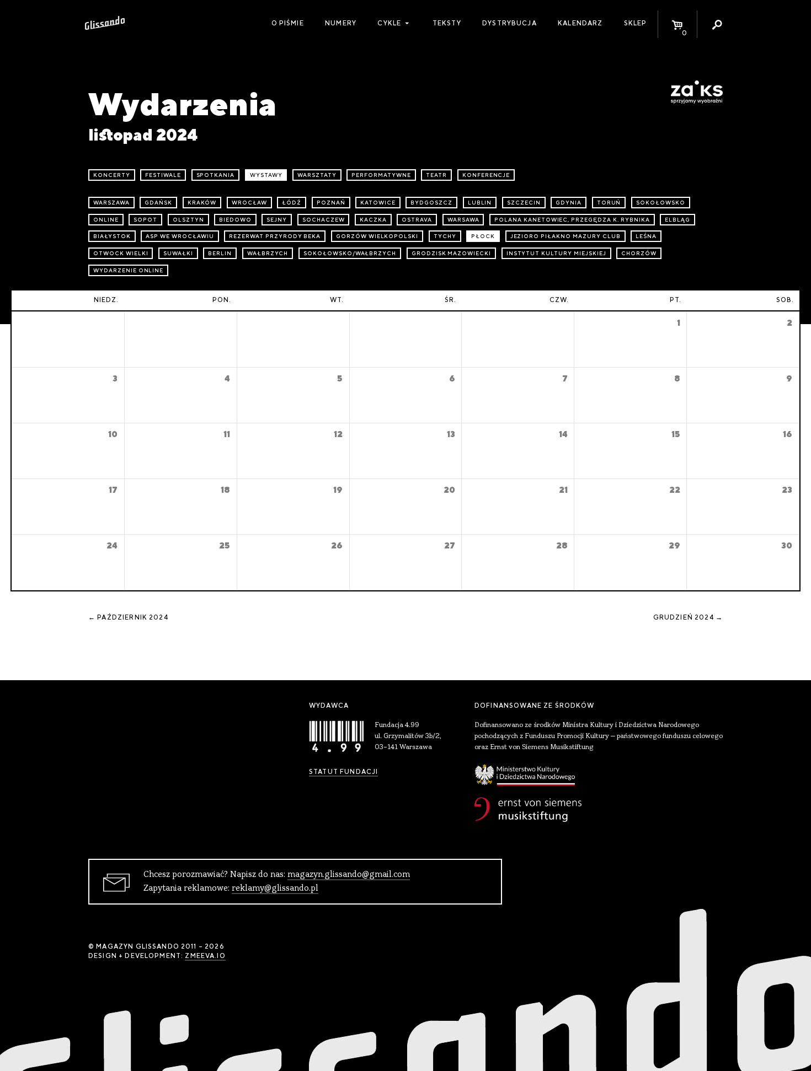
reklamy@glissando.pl (275, 888)
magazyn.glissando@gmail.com (348, 874)
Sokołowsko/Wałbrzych (349, 253)
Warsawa (463, 220)
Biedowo (235, 220)
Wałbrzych (268, 253)
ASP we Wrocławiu (180, 236)
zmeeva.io (205, 956)
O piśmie (287, 23)
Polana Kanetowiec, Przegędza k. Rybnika (571, 220)
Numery (340, 23)
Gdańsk (158, 203)
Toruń (609, 203)
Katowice (378, 203)
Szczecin (524, 203)
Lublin (480, 203)
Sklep (635, 23)
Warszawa (111, 203)
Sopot (145, 220)
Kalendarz (580, 23)
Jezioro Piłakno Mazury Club (565, 236)
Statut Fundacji (343, 772)
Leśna (646, 236)
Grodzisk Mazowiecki (451, 253)
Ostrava (417, 220)
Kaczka (373, 220)
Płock (483, 236)
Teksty (447, 23)
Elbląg (677, 220)
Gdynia (568, 203)
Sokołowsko (660, 203)
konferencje (486, 175)
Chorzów (639, 253)
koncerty (111, 175)
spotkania (215, 175)
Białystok (112, 236)
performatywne (380, 175)
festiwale (163, 175)
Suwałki (178, 253)
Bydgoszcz (431, 203)
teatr (436, 175)
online (106, 220)
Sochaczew (323, 220)
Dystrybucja (509, 23)
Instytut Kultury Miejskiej (556, 253)
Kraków (202, 203)
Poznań (331, 203)
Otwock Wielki (120, 253)
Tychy (445, 236)
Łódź (291, 203)
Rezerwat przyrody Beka (275, 236)
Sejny (276, 220)
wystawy (266, 175)
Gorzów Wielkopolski (377, 236)
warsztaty (317, 175)
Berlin (220, 253)
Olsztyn (188, 220)
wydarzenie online (128, 270)
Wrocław (249, 203)
